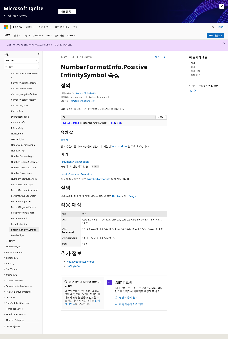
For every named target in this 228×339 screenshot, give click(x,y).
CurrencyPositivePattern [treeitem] (23, 99)
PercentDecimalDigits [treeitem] (22, 184)
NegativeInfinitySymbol (80, 261)
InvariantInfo (119, 146)
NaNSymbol (73, 266)
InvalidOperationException (76, 174)
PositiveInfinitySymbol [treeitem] (23, 229)
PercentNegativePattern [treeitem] (23, 207)
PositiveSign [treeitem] (17, 235)
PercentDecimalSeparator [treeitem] (24, 190)
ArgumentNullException (75, 161)
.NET (73, 56)
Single (132, 196)
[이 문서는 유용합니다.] (191, 90)
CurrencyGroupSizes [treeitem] (21, 88)
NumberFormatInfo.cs (81, 100)
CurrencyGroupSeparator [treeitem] (24, 82)
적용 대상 (195, 70)
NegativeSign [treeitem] (18, 150)
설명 (193, 66)
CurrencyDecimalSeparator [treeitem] (24, 75)
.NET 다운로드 (215, 35)
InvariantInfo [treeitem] (18, 122)
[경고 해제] (221, 6)
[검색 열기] (213, 27)
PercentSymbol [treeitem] (19, 218)
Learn (64, 56)
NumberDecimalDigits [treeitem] (22, 156)
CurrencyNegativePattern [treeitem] (24, 94)
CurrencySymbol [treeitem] (19, 105)
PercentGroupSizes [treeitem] (21, 201)
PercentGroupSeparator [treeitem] (23, 195)
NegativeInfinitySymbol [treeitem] (23, 144)
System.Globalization (86, 93)
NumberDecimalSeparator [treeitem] (24, 161)
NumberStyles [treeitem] (13, 246)
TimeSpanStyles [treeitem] (14, 308)
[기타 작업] (164, 57)
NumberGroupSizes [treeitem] (21, 173)
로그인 (221, 26)
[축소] (38, 54)
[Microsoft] (6, 27)
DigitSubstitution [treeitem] (20, 116)
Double (116, 196)
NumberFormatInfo (98, 179)
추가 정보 (195, 74)
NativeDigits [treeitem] (17, 139)
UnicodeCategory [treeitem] (15, 320)
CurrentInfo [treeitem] (17, 111)
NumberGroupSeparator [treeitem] (24, 167)
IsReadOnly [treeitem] (17, 128)
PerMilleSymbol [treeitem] (19, 223)
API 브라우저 (86, 56)
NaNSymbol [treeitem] (17, 133)
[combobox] (21, 60)
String (64, 139)
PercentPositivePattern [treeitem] (23, 212)
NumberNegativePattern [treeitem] (24, 178)
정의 (193, 62)
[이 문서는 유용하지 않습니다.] (195, 90)
